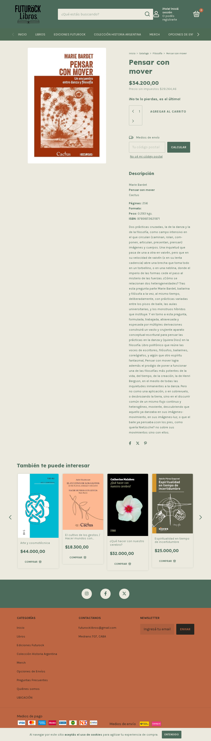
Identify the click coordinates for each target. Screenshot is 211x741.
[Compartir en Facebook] (130, 443)
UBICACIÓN (24, 697)
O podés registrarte (169, 17)
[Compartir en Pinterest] (145, 443)
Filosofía (157, 53)
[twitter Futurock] (124, 594)
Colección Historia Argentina (117, 34)
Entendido (171, 734)
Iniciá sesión (170, 10)
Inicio (22, 34)
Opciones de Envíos (183, 34)
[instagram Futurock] (87, 594)
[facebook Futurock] (105, 594)
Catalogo (144, 53)
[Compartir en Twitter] (137, 443)
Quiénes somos (28, 689)
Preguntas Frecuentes (32, 680)
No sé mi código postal (146, 156)
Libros (40, 34)
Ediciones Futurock (69, 34)
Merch (155, 34)
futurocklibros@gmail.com (97, 627)
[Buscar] (147, 14)
